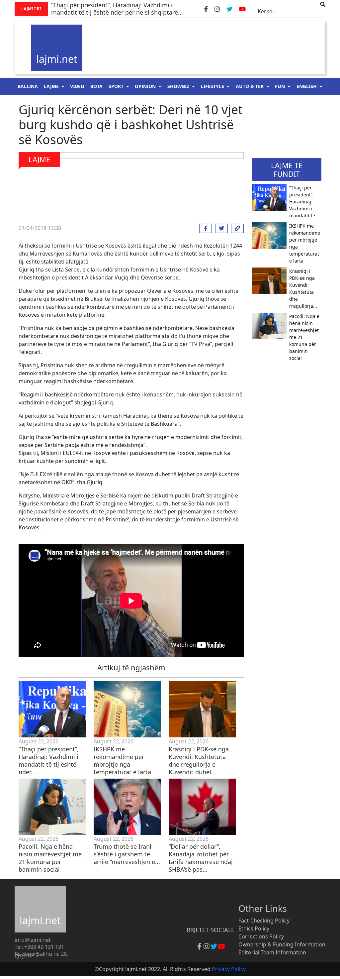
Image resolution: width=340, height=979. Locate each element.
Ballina (28, 86)
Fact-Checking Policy (264, 920)
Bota (96, 86)
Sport (116, 86)
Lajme (51, 86)
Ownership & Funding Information (281, 944)
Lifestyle (212, 86)
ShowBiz (178, 86)
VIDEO (77, 86)
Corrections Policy (261, 936)
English (307, 86)
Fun (280, 86)
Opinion (145, 86)
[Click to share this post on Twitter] (220, 228)
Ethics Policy (253, 928)
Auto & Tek (250, 86)
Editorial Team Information (272, 952)
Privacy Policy (229, 969)
